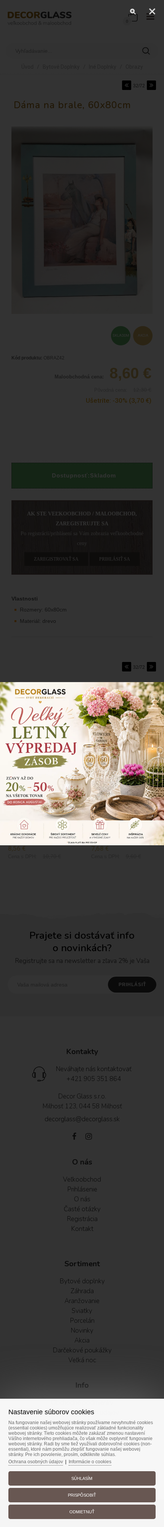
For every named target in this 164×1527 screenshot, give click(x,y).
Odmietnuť (82, 1512)
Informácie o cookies (90, 1461)
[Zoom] (133, 11)
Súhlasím (81, 1478)
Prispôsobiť (82, 1495)
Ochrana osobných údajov (35, 1461)
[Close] (152, 11)
